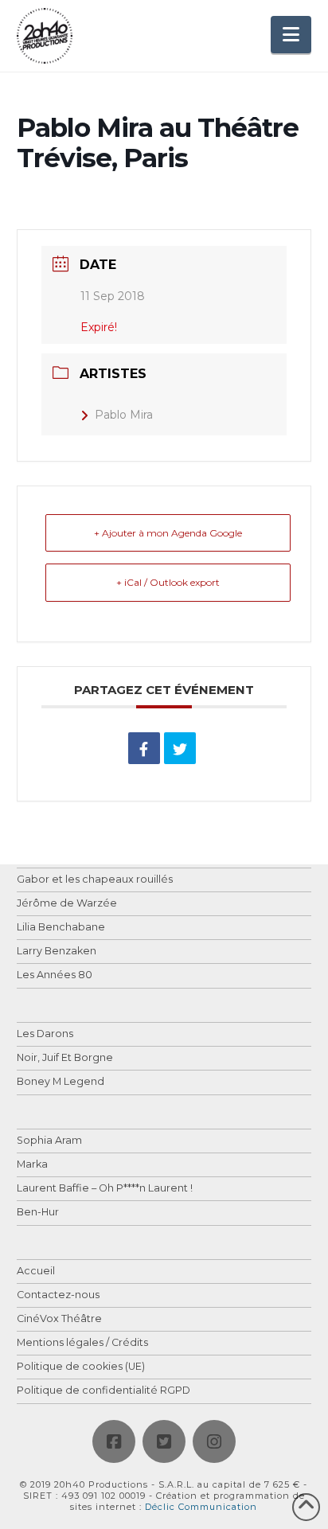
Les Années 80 (54, 975)
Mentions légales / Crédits (82, 1343)
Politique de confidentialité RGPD (103, 1391)
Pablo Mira (124, 415)
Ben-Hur (38, 1212)
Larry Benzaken (56, 951)
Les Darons (45, 1034)
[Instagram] (214, 1441)
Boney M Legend (60, 1082)
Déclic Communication (201, 1506)
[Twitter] (164, 1441)
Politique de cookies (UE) (81, 1367)
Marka (32, 1165)
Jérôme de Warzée (67, 904)
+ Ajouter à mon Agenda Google (168, 533)
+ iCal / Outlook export (168, 582)
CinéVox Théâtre (59, 1319)
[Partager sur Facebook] (144, 748)
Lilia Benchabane (61, 927)
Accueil (36, 1271)
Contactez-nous (58, 1295)
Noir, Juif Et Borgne (65, 1058)
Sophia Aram (49, 1141)
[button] (291, 34)
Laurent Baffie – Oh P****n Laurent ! (105, 1189)
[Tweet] (180, 748)
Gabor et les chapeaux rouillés (95, 880)
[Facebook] (113, 1441)
